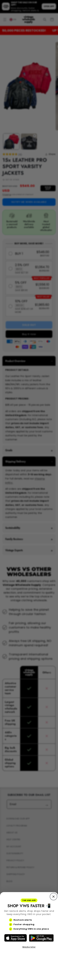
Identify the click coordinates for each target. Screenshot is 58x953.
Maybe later (29, 947)
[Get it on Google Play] (41, 938)
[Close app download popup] (53, 896)
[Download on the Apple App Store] (15, 938)
